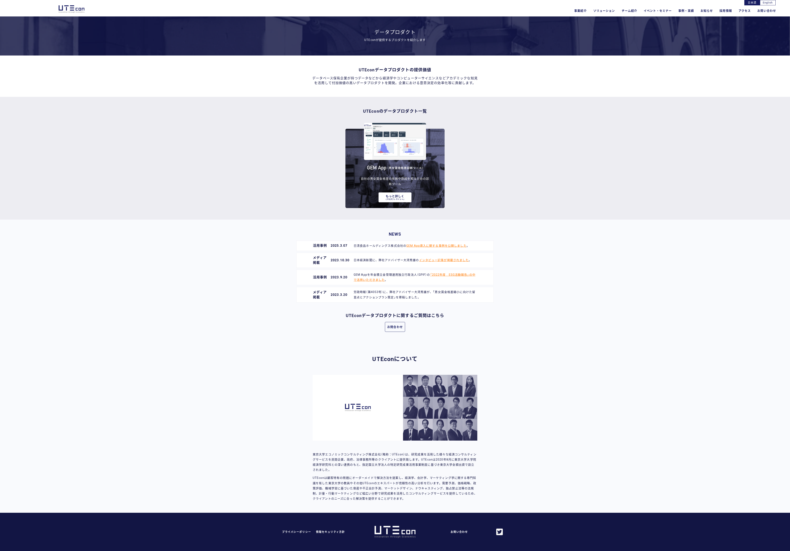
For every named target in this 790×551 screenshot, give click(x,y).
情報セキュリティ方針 (330, 531)
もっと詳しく (395, 197)
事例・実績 (686, 10)
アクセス (745, 10)
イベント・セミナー (658, 10)
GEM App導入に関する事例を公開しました (436, 245)
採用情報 (725, 10)
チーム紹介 (629, 10)
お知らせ (707, 10)
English (768, 2)
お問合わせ (395, 327)
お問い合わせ (766, 10)
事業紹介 (580, 10)
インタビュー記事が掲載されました (444, 260)
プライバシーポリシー (296, 531)
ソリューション (604, 10)
